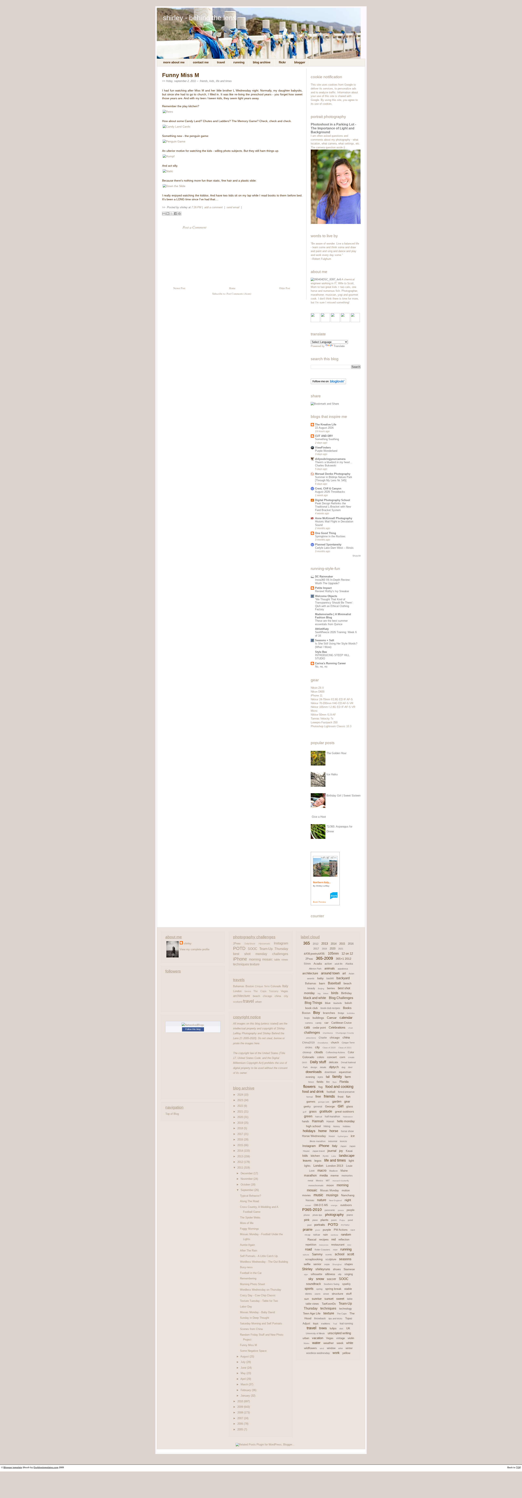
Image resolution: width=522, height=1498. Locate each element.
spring (319, 1289)
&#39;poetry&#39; (314, 953)
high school (313, 1126)
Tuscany (273, 991)
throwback (320, 1318)
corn (342, 1057)
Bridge (341, 1013)
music (318, 1195)
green (308, 1116)
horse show (347, 1131)
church (335, 1042)
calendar (346, 1018)
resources (323, 1245)
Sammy (317, 1254)
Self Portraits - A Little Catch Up (259, 1256)
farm (348, 1076)
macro (321, 1170)
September (247, 1190)
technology (345, 1308)
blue (328, 1003)
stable (348, 1288)
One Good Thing (325, 533)
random (346, 1234)
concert (332, 1057)
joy (341, 1150)
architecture (241, 996)
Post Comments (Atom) (239, 293)
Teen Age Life (312, 1313)
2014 (240, 1150)
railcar (316, 1234)
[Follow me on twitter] (325, 321)
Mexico (319, 1180)
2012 (240, 1161)
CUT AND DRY (324, 435)
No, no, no (321, 666)
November (247, 1178)
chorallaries (322, 1043)
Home (232, 288)
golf (304, 1112)
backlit (330, 978)
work (336, 1353)
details (323, 1067)
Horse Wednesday (314, 1136)
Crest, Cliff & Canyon (328, 488)
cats (307, 1027)
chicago (267, 996)
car (326, 1022)
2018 (240, 1128)
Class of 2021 (345, 1047)
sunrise (317, 1298)
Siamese (349, 1269)
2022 (240, 1105)
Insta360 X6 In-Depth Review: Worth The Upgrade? (332, 581)
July (243, 1362)
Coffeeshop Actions (335, 1052)
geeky (307, 1106)
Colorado (276, 986)
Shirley (307, 1269)
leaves (307, 1160)
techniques (241, 964)
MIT (328, 1180)
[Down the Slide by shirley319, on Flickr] (174, 186)
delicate (333, 1062)
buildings (318, 1017)
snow (320, 1279)
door (350, 1067)
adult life (339, 964)
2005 (240, 1429)
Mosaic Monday (329, 1190)
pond (350, 1220)
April (243, 1378)
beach (256, 996)
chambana (328, 1033)
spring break (333, 1288)
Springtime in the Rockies (330, 536)
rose (335, 1249)
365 (306, 943)
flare (335, 1082)
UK (348, 1328)
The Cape (259, 991)
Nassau (310, 1200)
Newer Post (179, 288)
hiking (327, 1126)
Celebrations (337, 1027)
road (308, 1249)
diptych (334, 1067)
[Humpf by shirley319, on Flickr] (168, 156)
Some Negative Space (253, 1350)
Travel (221, 62)
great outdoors (344, 1111)
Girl (340, 1106)
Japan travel (318, 1151)
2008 (240, 1412)
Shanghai (337, 1264)
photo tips (317, 1215)
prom (317, 1230)
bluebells (337, 1003)
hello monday (346, 1121)
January (246, 1395)
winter (349, 1348)
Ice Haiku (332, 774)
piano (350, 1215)
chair (350, 1028)
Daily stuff (318, 1062)
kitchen (315, 1155)
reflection (343, 1239)
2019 (240, 1122)
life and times (224, 81)
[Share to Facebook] (176, 213)
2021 (240, 1111)
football (331, 1091)
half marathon (332, 1116)
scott (350, 1254)
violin (351, 1338)
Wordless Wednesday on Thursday (260, 1289)
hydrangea (343, 1136)
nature (321, 1200)
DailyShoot (249, 943)
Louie (349, 1165)
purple (327, 1229)
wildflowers (310, 1348)
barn (322, 983)
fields (320, 1081)
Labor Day (246, 1306)
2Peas (237, 943)
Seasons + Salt (324, 640)
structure (337, 1293)
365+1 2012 (343, 958)
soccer (331, 1279)
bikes (325, 993)
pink (307, 1220)
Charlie (323, 1037)
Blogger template (12, 1467)
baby (320, 978)
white (349, 1343)
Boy (316, 1012)
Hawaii (330, 1121)
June (244, 1367)
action (328, 963)
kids (211, 81)
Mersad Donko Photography (332, 473)
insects (343, 1141)
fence (311, 1082)
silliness (330, 1274)
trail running (346, 1323)
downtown (330, 1072)
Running (238, 62)
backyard (343, 978)
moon (330, 1185)
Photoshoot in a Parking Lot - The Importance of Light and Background (333, 128)
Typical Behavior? (250, 1195)
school (339, 1254)
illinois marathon (317, 1141)
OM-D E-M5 (321, 1205)
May (244, 1373)
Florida (344, 1081)
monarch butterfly (341, 1181)
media (324, 1175)
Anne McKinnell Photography (333, 518)
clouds (318, 1052)
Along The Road (249, 1201)
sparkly (346, 1283)
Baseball (334, 983)
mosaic (267, 959)
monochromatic (316, 1185)
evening (310, 1076)
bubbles (351, 1013)
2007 (240, 1418)
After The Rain (248, 1250)
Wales (306, 1343)
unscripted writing (339, 1333)
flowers (309, 1086)
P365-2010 (312, 1209)
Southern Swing (331, 1284)
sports (309, 1288)
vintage (340, 1338)
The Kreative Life (325, 424)
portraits (319, 1224)
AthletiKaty (322, 628)
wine (340, 1348)
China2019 (308, 1042)
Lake (333, 1156)
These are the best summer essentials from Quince (331, 622)
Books (347, 1008)
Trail (335, 1324)
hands (305, 1121)
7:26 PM (196, 207)
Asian (351, 973)
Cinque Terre (262, 986)
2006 (240, 1423)
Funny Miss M (180, 75)
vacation (317, 1338)
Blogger (299, 62)
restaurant (337, 1244)
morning (255, 959)
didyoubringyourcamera (330, 458)
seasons (345, 1259)
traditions (325, 1323)
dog (343, 1067)
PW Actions (341, 1229)
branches (329, 1012)
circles (308, 1047)
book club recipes (330, 1008)
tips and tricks (335, 1318)
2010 (240, 1401)
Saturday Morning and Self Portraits (261, 1323)
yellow (346, 1353)
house (332, 1136)
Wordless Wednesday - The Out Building (264, 1261)
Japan (343, 1146)
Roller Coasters (322, 1249)
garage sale (323, 1102)
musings (332, 1195)
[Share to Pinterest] (179, 213)
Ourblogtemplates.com (45, 1467)
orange (334, 1205)
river (349, 1245)
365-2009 (324, 958)
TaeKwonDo (329, 1303)
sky (310, 1279)
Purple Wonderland (326, 450)
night (348, 1200)
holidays (309, 1131)
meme (335, 1175)
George (330, 1106)
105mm (333, 953)
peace (341, 1210)
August (245, 1356)
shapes (348, 1264)
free (318, 1096)
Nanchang (347, 1195)
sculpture (330, 1259)
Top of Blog (172, 1113)
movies (306, 1195)
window (331, 1348)
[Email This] (164, 213)
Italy (285, 986)
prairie (307, 1229)
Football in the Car (251, 1272)
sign (306, 1274)
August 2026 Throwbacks (330, 491)
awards (310, 978)
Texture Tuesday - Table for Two (259, 1300)
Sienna (247, 991)
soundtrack (313, 1283)
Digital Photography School (332, 500)
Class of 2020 (329, 1047)
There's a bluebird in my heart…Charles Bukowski (334, 464)
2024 (240, 1094)
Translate (339, 346)
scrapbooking (314, 1259)
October (246, 1184)
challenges (280, 954)
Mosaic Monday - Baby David (257, 1312)
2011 (240, 1167)
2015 (240, 1145)
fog (321, 1086)
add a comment (213, 207)
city (286, 996)
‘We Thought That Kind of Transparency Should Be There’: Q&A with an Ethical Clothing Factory (334, 604)
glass (349, 1106)
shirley (187, 943)
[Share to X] (172, 213)
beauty (311, 988)
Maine (344, 1170)
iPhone (240, 959)
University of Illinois (315, 1333)
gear (347, 1101)
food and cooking (339, 1087)
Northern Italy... (322, 882)
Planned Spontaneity (328, 544)
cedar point (319, 1027)
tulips (333, 1328)
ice (353, 1136)
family (337, 1077)
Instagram (281, 943)
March (245, 1384)
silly (340, 1274)
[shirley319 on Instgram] (355, 321)
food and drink (313, 1092)
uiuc (341, 1328)
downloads (314, 1072)
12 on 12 (347, 953)
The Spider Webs (250, 1217)
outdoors (346, 1205)
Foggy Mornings (249, 1228)
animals (329, 968)
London (237, 991)
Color (351, 1052)
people (350, 1210)
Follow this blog (192, 1029)
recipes (323, 1239)
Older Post (284, 288)
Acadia (318, 963)
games (310, 1101)
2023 (240, 1100)
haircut (318, 1116)
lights (307, 1165)
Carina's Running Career (330, 663)
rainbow (334, 1235)
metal (310, 1180)
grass (313, 1111)
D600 (304, 1062)
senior (317, 1264)
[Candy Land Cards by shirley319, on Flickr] (176, 126)
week (340, 1343)
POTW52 (345, 1225)
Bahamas (238, 986)
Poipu (342, 1220)
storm (317, 1294)
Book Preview (319, 902)
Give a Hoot (319, 816)
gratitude (326, 1111)
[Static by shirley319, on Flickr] (168, 171)
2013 (240, 1156)
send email (233, 207)
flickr (282, 62)
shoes (337, 1269)
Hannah (318, 1121)
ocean (308, 1205)
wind (322, 1348)
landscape (346, 1156)
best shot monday (250, 954)
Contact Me (201, 62)
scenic (328, 1254)
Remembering (248, 1278)
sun (306, 1298)
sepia (327, 1264)
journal (331, 1150)
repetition (310, 1244)
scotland (237, 1001)
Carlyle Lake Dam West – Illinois (334, 547)
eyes (320, 1077)
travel (248, 1001)
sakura (306, 1254)
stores (308, 1293)
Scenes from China (251, 1329)
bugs (307, 1018)
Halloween (348, 1117)
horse (334, 1131)
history (336, 1126)
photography (334, 1215)
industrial (332, 1141)
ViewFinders (323, 447)
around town (330, 973)
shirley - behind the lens (199, 18)
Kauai (349, 1150)
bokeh (348, 1003)
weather (328, 1343)
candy (318, 1023)
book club (311, 1008)
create (351, 1057)
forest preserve (346, 1091)
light (351, 1160)
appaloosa (343, 968)
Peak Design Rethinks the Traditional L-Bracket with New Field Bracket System (333, 507)
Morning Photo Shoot (252, 1284)
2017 (240, 1134)
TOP (518, 1467)
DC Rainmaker (324, 576)
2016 (240, 1139)
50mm (307, 963)
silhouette (316, 1274)
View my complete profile (194, 949)
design (314, 1067)
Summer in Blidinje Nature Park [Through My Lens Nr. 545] (333, 479)
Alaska (349, 963)
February (246, 1390)
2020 (240, 1117)
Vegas (284, 991)
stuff (349, 1293)
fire (328, 1082)
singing (348, 1274)
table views (281, 959)
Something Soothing (327, 439)
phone (307, 1215)
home (322, 1131)
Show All (357, 556)
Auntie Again (247, 1244)
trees (323, 1328)
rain (325, 1234)
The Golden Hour (336, 753)
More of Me (246, 1223)
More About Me (174, 62)
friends (204, 81)
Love (312, 1170)
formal (309, 1097)
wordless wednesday (318, 1353)
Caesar (332, 1017)
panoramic (330, 1210)
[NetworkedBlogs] (193, 1025)
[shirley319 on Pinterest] (335, 321)
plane (315, 1220)
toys (315, 1323)
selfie (307, 1264)
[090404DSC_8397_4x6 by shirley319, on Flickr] (326, 279)
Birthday (346, 993)
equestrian (345, 1072)
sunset (328, 1298)
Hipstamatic (264, 943)
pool (309, 1225)
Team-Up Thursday (273, 949)
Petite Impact (323, 587)
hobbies (347, 1126)
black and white (314, 998)
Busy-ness (246, 1267)
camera (309, 1023)
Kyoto (325, 1156)
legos (317, 1160)
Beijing (321, 988)
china (278, 996)
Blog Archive (261, 62)
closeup (307, 1052)
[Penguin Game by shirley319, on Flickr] (174, 141)
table (350, 1299)
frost (340, 1096)
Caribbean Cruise (341, 1022)
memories (347, 1175)
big (319, 993)
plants (324, 1220)
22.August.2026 (324, 427)
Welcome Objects (326, 596)
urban (258, 1001)
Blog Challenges (341, 998)
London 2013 (334, 1165)
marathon (310, 1175)
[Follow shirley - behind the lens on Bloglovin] (328, 383)
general (318, 1106)
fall (328, 1076)
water (316, 1343)
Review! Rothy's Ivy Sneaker (332, 591)
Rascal (311, 1239)
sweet (340, 1298)
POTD (239, 948)
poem (334, 1220)
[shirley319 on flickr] (315, 321)
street (326, 1294)
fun (348, 1096)
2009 (240, 1406)
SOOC (252, 949)
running (346, 1249)
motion (346, 1190)
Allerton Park (315, 968)
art (344, 973)
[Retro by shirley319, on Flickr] (168, 111)
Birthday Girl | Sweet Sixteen (343, 795)
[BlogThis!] (168, 213)
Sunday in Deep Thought (254, 1317)
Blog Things (313, 1003)
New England (335, 1200)
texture (255, 964)
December (247, 1173)
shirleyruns (322, 1269)
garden (336, 1101)
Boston (250, 986)
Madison (333, 1171)
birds (334, 993)
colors (320, 1057)
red (333, 1239)
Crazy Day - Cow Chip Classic (258, 1295)
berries (331, 988)
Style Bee (321, 651)
